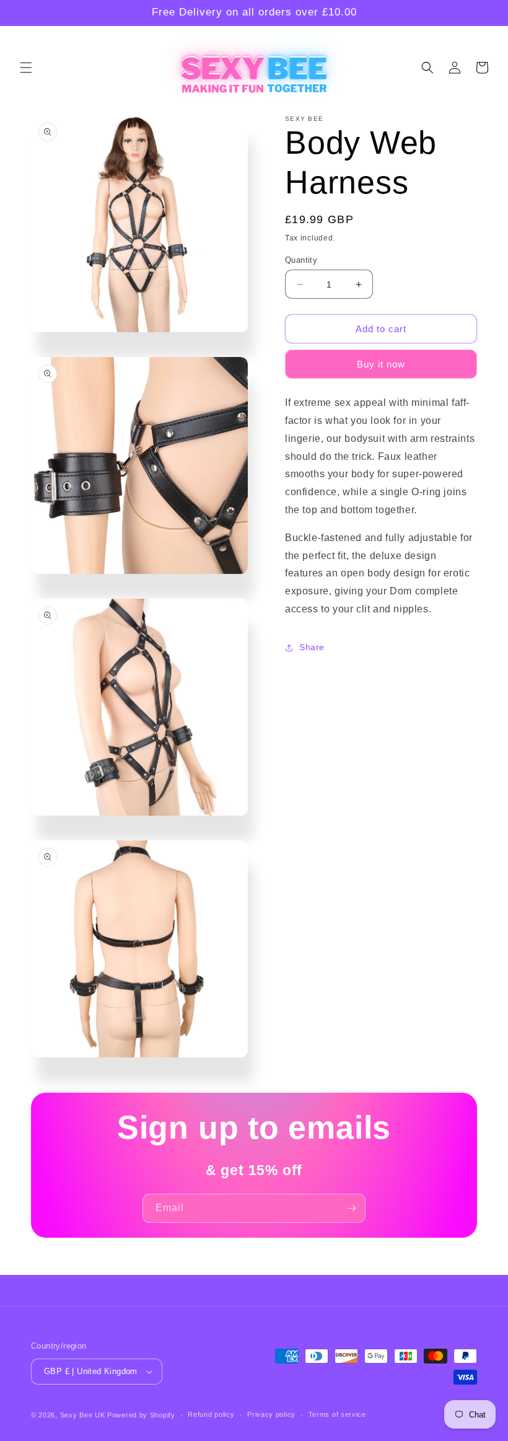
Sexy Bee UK (82, 1415)
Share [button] (312, 647)
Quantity (301, 260)
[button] (26, 67)
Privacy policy (271, 1414)
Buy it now (381, 364)
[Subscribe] (351, 1208)
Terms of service (337, 1414)
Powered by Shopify (141, 1415)
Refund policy (211, 1414)
